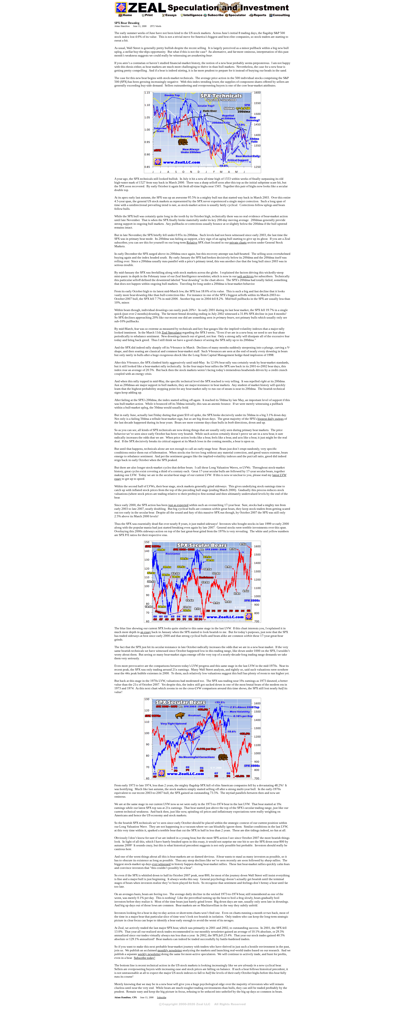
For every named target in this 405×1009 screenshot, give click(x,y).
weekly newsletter (149, 954)
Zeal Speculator (172, 332)
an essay (145, 632)
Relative (192, 242)
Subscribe (161, 997)
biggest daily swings (271, 418)
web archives (245, 276)
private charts (238, 242)
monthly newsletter (170, 950)
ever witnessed (161, 864)
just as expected (178, 505)
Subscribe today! (144, 958)
